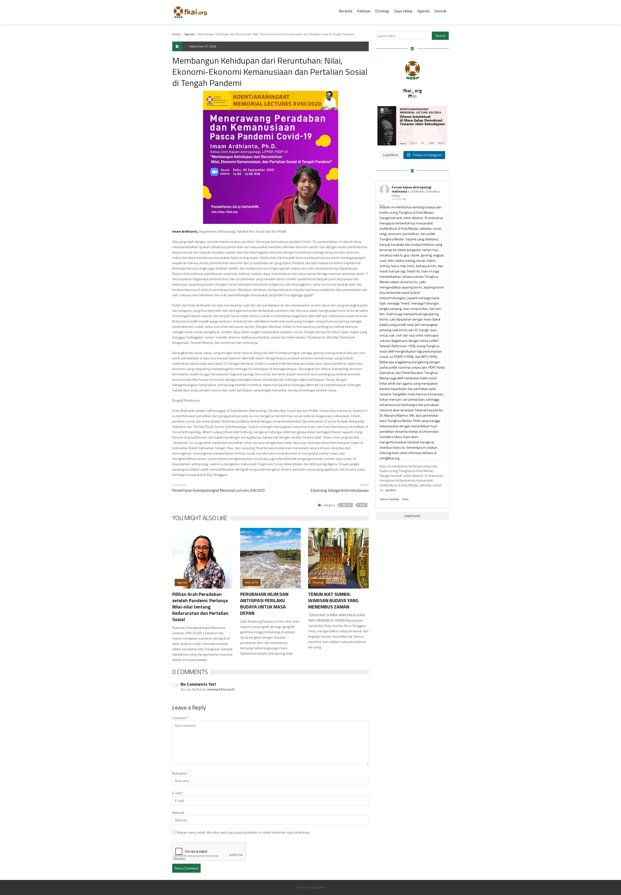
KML (362, 505)
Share (405, 499)
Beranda (345, 11)
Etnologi (382, 11)
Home (176, 34)
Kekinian (363, 11)
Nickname (180, 773)
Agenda (423, 11)
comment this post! (220, 689)
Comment (180, 717)
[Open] (412, 125)
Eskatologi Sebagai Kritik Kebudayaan (340, 490)
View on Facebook (389, 499)
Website (178, 812)
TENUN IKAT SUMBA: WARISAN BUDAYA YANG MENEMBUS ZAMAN (333, 600)
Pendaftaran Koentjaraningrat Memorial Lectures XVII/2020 (218, 490)
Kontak (440, 11)
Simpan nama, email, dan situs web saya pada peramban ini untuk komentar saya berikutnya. (243, 832)
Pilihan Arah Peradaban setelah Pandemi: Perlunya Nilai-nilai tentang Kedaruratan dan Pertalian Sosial (200, 606)
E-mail (177, 792)
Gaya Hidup (403, 11)
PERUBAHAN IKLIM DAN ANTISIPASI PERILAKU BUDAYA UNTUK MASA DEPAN (264, 603)
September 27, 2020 (202, 46)
